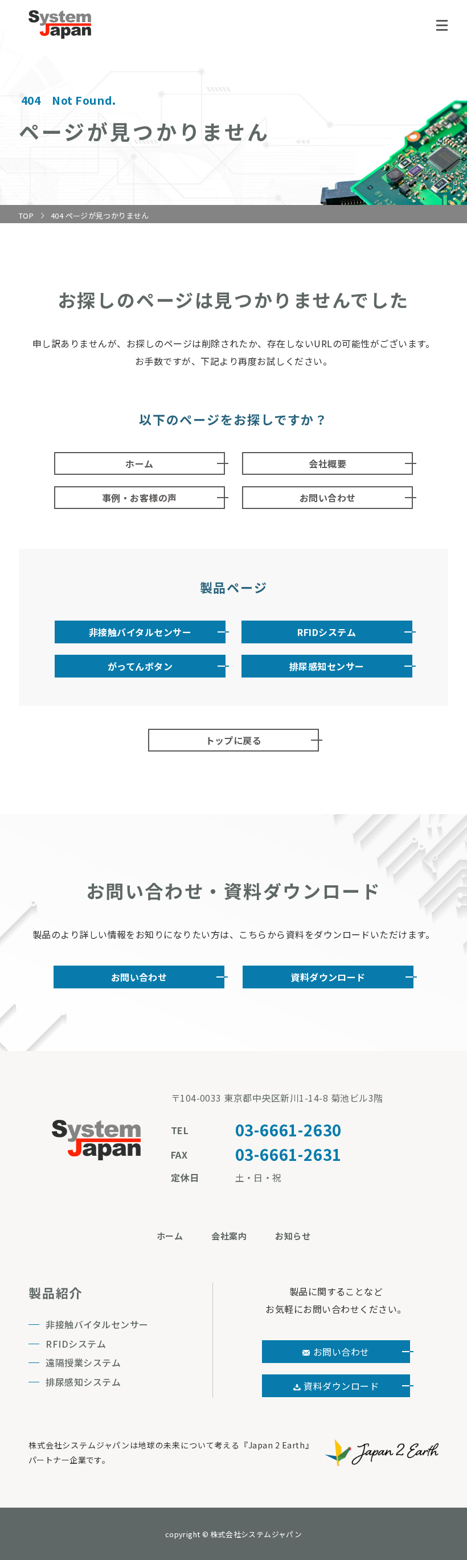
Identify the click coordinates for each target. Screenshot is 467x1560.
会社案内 (229, 1236)
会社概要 (327, 463)
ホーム (139, 463)
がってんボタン (140, 666)
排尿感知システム (83, 1382)
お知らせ (292, 1236)
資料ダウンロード (328, 977)
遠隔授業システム (83, 1362)
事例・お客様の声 (139, 497)
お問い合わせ (328, 497)
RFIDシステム (326, 632)
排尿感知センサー (326, 666)
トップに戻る (234, 740)
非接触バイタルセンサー (140, 632)
